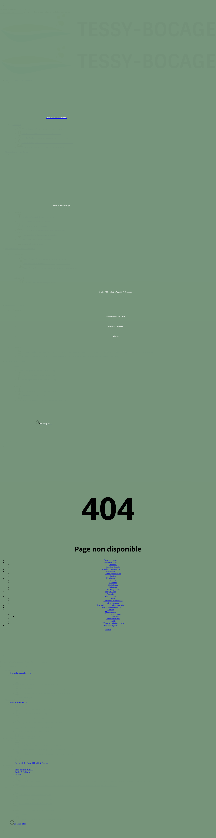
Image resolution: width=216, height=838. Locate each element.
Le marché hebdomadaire (110, 607)
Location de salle (113, 567)
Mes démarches (110, 562)
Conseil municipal (113, 619)
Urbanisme (113, 565)
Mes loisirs (110, 578)
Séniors (113, 576)
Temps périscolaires (113, 574)
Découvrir (113, 583)
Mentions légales (110, 625)
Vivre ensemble (113, 603)
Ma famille (110, 571)
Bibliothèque (113, 585)
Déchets (115, 616)
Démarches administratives (113, 623)
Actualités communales (110, 569)
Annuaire (110, 594)
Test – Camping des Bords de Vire (110, 605)
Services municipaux (113, 614)
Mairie (113, 621)
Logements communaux (113, 601)
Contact (111, 610)
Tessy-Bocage (110, 592)
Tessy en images (110, 560)
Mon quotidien (110, 596)
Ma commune (110, 612)
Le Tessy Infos (113, 589)
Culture (113, 580)
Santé (113, 598)
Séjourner (113, 587)
